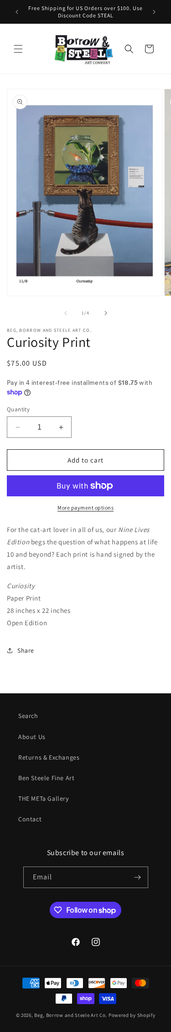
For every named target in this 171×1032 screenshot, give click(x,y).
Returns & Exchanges (48, 757)
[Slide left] (66, 313)
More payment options (85, 507)
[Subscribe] (138, 877)
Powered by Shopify (132, 1015)
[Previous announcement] (17, 12)
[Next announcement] (154, 12)
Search (28, 716)
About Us (32, 737)
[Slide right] (106, 313)
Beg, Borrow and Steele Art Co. (70, 1015)
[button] (18, 49)
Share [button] (25, 650)
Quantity (18, 409)
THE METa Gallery (43, 798)
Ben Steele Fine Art (46, 778)
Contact (29, 819)
